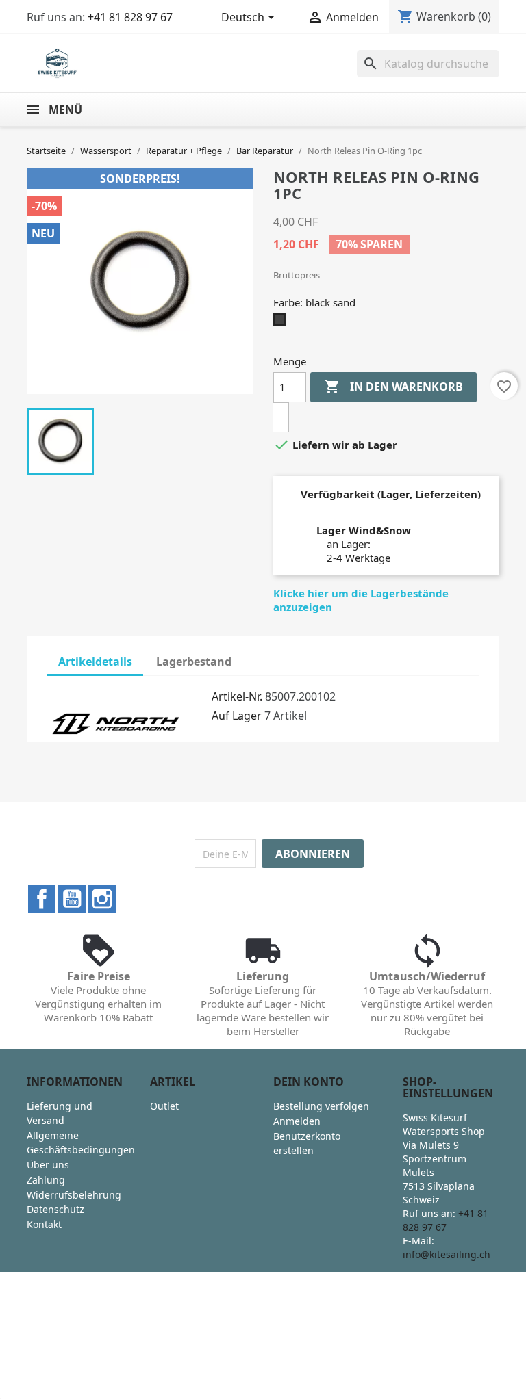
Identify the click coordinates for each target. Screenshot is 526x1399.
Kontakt (44, 1224)
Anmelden (297, 1120)
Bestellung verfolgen (321, 1105)
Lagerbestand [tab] (193, 661)
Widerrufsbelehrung (74, 1194)
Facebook (41, 899)
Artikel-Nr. (237, 696)
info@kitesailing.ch (446, 1254)
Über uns (48, 1164)
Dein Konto (308, 1081)
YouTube (72, 899)
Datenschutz (55, 1209)
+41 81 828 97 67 (130, 17)
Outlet (164, 1105)
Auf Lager (237, 715)
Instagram (102, 899)
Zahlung (46, 1179)
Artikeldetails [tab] (95, 661)
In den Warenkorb (393, 386)
